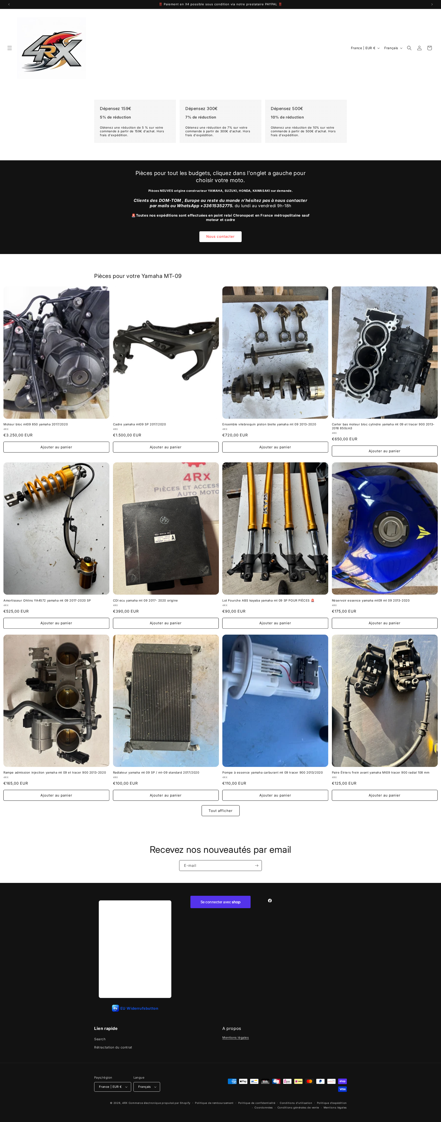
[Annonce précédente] (9, 4)
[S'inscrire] (257, 865)
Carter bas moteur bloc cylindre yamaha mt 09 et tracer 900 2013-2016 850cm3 (383, 426)
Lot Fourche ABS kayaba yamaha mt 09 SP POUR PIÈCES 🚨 (268, 600)
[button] (10, 48)
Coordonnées (263, 1107)
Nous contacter (220, 236)
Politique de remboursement (214, 1103)
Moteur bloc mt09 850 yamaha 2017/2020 (35, 424)
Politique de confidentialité (256, 1103)
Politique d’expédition (332, 1103)
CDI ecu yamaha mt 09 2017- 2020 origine (145, 600)
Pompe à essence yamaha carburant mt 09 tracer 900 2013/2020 (272, 772)
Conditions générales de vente (298, 1107)
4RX (125, 1103)
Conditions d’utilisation (296, 1103)
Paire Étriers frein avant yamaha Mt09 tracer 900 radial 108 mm (381, 772)
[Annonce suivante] (432, 4)
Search (100, 1039)
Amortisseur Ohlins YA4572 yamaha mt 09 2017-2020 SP (47, 600)
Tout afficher (221, 810)
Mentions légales (235, 1037)
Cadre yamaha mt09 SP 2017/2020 (139, 424)
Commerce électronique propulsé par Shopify (159, 1103)
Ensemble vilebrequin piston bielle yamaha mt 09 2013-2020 (269, 424)
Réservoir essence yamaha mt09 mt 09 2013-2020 (371, 600)
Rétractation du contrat (113, 1047)
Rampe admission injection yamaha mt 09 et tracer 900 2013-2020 (54, 772)
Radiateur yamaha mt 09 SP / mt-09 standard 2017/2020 (156, 772)
